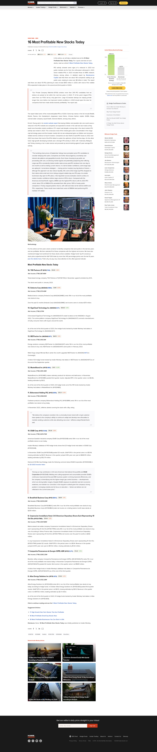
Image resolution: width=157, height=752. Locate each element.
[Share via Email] (42, 50)
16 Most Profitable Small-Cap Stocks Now (43, 616)
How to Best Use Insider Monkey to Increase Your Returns (116, 108)
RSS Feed (75, 736)
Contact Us (118, 736)
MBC (49, 367)
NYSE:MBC (37, 634)
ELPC (71, 551)
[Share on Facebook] (34, 50)
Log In (101, 3)
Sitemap (125, 736)
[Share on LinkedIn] (39, 50)
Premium (123, 3)
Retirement (63, 7)
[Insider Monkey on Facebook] (30, 741)
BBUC (55, 498)
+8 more (70, 54)
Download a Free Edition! (113, 115)
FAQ (89, 741)
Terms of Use (82, 741)
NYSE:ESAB (58, 634)
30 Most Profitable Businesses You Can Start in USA (47, 619)
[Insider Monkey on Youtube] (37, 741)
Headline (44, 634)
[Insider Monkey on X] (33, 741)
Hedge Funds (52, 7)
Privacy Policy (73, 741)
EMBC (50, 288)
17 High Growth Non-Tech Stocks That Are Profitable (47, 612)
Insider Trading (40, 7)
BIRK (54, 392)
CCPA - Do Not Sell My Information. (102, 741)
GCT (57, 308)
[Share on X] (36, 50)
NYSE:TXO (30, 634)
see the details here (34, 259)
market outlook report (51, 123)
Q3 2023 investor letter (37, 465)
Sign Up (112, 3)
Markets (30, 7)
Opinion (72, 7)
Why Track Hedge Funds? (113, 112)
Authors (110, 736)
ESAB (45, 431)
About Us (103, 736)
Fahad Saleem (52, 47)
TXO (48, 270)
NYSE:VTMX (51, 634)
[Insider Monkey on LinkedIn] (41, 741)
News (36, 38)
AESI (55, 576)
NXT (50, 336)
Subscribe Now (117, 88)
